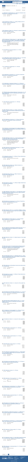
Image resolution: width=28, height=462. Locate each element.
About (17, 3)
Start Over (4, 5)
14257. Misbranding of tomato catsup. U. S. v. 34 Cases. (12, 343)
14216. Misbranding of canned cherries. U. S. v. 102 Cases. (12, 327)
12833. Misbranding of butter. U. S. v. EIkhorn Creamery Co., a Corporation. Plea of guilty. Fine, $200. (12, 174)
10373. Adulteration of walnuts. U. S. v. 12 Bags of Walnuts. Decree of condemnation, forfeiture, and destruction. (13, 22)
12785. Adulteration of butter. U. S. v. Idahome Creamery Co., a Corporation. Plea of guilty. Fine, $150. (12, 165)
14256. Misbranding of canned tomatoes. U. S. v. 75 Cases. (12, 335)
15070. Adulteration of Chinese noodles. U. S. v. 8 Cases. (12, 429)
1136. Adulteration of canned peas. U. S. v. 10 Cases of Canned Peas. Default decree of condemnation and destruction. (13, 75)
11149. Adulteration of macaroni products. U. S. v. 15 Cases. (12, 49)
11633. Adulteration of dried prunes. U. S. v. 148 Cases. (11, 101)
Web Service (23, 3)
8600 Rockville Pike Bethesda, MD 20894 (10, 458)
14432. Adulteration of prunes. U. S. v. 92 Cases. (10, 370)
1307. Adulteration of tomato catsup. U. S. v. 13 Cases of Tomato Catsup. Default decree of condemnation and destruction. (12, 219)
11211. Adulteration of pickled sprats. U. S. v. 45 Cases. (11, 66)
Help (20, 3)
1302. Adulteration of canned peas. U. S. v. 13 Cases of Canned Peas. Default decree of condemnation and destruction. (13, 201)
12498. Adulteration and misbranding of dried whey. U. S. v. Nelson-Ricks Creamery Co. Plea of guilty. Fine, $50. (13, 148)
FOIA (15, 457)
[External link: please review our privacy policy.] (2, 458)
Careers (21, 458)
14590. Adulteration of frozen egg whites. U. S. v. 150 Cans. (12, 378)
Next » (7, 454)
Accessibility (22, 457)
